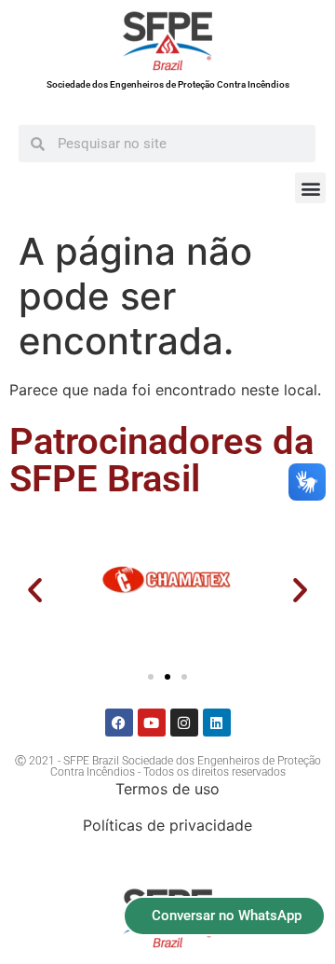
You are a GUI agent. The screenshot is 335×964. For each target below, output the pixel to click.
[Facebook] (119, 723)
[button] (310, 187)
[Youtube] (152, 723)
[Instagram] (184, 723)
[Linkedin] (217, 723)
